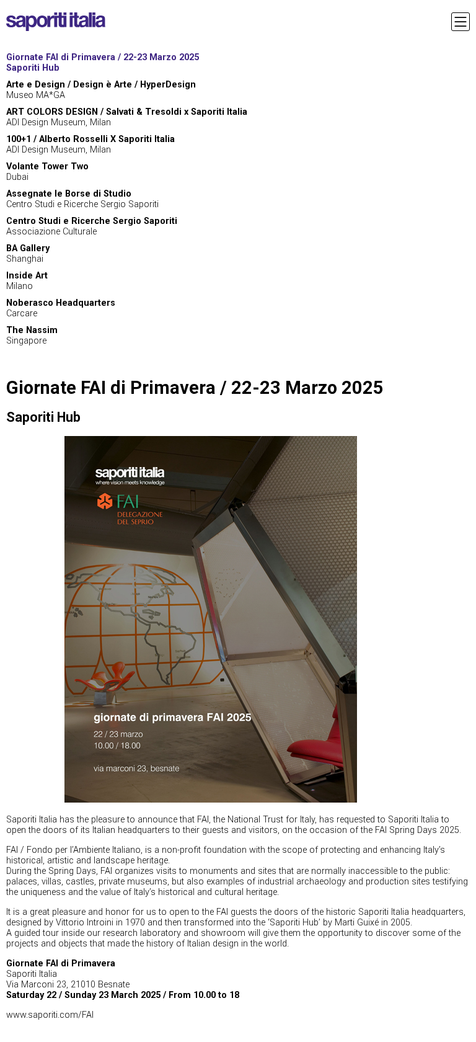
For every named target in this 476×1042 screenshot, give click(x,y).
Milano (27, 281)
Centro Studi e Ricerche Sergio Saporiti (82, 199)
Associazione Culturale (91, 226)
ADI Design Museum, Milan (90, 144)
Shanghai (28, 253)
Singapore (32, 335)
